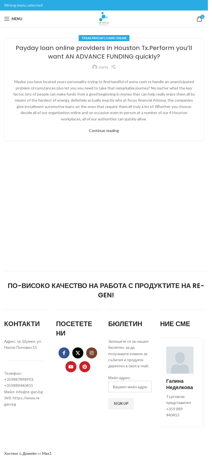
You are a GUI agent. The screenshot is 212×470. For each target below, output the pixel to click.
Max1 (47, 453)
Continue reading (104, 130)
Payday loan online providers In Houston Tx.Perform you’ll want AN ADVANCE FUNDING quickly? (104, 52)
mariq (103, 67)
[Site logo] (104, 18)
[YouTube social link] (70, 366)
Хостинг (11, 453)
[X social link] (77, 352)
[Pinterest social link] (84, 366)
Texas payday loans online (104, 38)
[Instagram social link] (91, 352)
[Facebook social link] (64, 352)
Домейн (30, 453)
